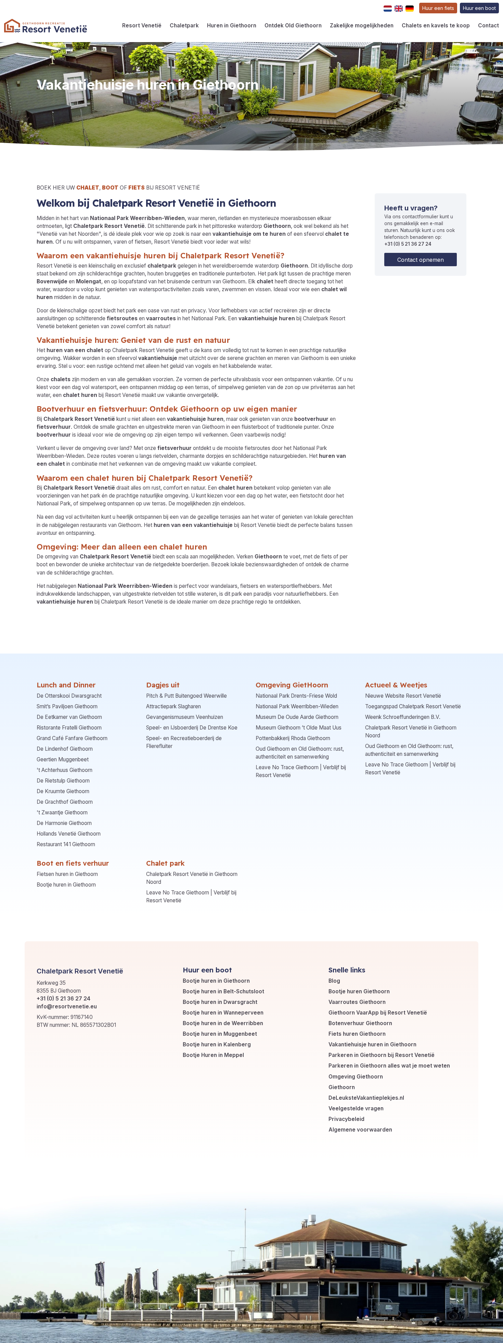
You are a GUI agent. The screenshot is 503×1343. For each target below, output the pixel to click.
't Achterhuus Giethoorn (64, 770)
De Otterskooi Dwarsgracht (69, 696)
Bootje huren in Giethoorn (66, 884)
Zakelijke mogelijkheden (362, 25)
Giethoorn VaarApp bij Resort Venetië (377, 1012)
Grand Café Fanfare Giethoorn (72, 738)
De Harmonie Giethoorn (64, 823)
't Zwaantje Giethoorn (62, 812)
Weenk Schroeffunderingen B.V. (402, 717)
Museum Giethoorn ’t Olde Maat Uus (298, 727)
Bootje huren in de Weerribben (223, 1023)
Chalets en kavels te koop (436, 25)
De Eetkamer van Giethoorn (69, 717)
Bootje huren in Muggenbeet (220, 1034)
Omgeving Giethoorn (355, 1076)
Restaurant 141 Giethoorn (66, 844)
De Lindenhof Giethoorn (65, 749)
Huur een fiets (438, 8)
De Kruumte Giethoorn (63, 791)
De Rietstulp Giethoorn (63, 780)
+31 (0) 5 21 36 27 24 (407, 244)
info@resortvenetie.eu (67, 1006)
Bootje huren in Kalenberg (217, 1044)
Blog (334, 981)
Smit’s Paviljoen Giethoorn (67, 706)
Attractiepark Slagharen (173, 706)
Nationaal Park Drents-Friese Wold (296, 696)
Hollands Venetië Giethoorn (69, 833)
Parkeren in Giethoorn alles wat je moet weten (389, 1065)
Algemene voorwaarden (360, 1129)
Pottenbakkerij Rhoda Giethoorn (293, 738)
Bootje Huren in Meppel (213, 1055)
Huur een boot (479, 8)
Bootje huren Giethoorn (359, 991)
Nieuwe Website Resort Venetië (403, 696)
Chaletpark (184, 25)
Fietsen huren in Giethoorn (67, 874)
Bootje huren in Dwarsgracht (220, 1002)
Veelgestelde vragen (356, 1108)
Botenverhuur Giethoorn (360, 1023)
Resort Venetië (142, 25)
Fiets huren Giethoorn (357, 1034)
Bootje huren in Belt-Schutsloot (223, 991)
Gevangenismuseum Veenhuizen (184, 717)
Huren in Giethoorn (231, 25)
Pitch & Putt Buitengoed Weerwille (186, 696)
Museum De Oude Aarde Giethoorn (297, 717)
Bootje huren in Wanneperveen (223, 1012)
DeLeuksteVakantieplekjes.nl (366, 1098)
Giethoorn (341, 1087)
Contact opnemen (420, 259)
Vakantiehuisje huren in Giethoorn (372, 1044)
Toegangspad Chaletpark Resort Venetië (413, 706)
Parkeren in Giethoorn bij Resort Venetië (381, 1055)
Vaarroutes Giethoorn (357, 1002)
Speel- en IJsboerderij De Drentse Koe (191, 727)
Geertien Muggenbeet (63, 759)
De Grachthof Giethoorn (65, 802)
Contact (488, 25)
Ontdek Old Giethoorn (293, 25)
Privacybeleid (346, 1119)
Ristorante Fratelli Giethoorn (69, 727)
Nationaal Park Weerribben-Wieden (297, 706)
